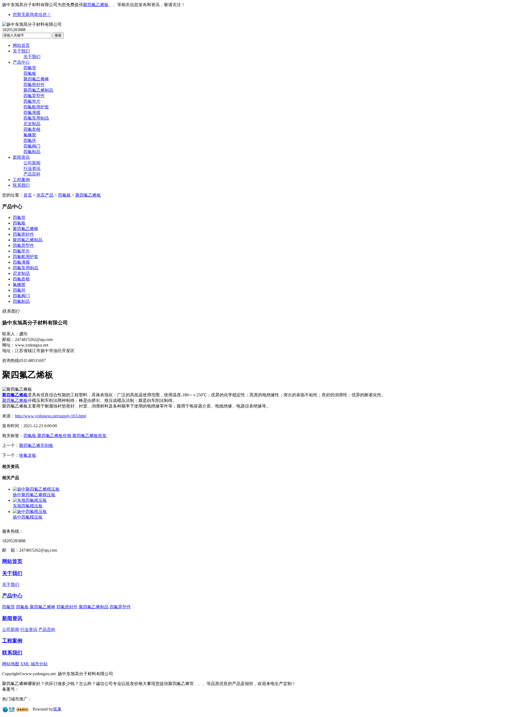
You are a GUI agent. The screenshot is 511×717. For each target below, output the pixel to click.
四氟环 (29, 140)
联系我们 (21, 185)
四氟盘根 (31, 129)
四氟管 (29, 68)
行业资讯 (31, 168)
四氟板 (29, 73)
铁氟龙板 (27, 455)
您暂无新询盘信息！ (32, 14)
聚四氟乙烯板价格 (54, 435)
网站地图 (10, 664)
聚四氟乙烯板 (96, 4)
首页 (27, 195)
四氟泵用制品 (36, 118)
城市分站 (39, 664)
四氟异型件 (34, 95)
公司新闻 (31, 163)
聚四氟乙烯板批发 (89, 435)
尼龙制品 (31, 123)
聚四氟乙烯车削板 (36, 445)
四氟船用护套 (36, 107)
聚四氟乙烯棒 (36, 79)
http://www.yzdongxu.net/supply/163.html (50, 416)
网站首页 (21, 45)
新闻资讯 (21, 157)
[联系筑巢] (8, 709)
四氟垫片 (31, 101)
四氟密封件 (34, 84)
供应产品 (44, 195)
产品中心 (21, 62)
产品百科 (31, 174)
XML (25, 664)
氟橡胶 (29, 135)
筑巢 (57, 709)
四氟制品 (31, 151)
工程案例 (21, 179)
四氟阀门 (31, 146)
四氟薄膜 (31, 112)
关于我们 (21, 51)
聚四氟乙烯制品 (38, 90)
